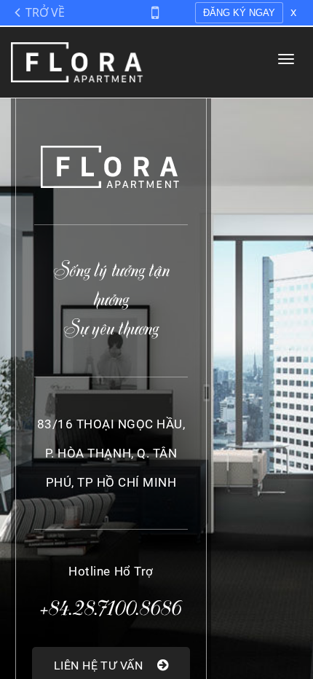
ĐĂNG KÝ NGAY (239, 12)
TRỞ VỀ (45, 12)
